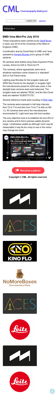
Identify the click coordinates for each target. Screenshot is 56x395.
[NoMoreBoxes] (28, 277)
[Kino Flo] (28, 251)
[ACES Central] (28, 225)
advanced (42, 21)
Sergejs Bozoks (22, 54)
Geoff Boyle (45, 40)
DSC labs (47, 99)
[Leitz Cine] (28, 329)
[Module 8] (28, 199)
